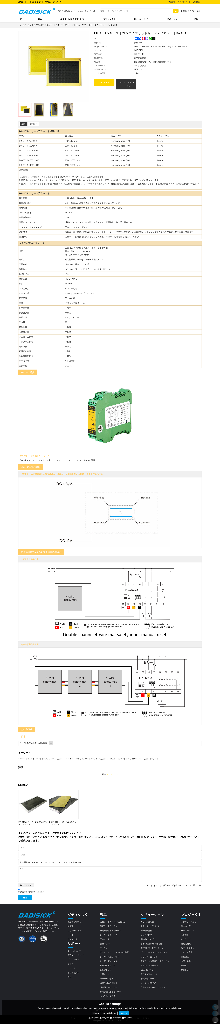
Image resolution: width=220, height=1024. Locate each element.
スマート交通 (187, 952)
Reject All (95, 1013)
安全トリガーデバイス (150, 926)
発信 (25, 897)
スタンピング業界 (188, 921)
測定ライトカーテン (108, 926)
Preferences (116, 1018)
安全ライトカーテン (149, 956)
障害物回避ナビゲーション (152, 948)
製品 (40, 19)
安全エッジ (105, 943)
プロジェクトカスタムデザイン (154, 952)
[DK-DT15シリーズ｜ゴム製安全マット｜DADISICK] (33, 804)
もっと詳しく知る (107, 996)
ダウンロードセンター (77, 955)
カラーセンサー (106, 978)
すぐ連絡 (105, 82)
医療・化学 (186, 961)
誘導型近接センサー (108, 987)
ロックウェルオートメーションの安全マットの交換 (94, 758)
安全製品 (40, 25)
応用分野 (33, 124)
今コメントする (113, 774)
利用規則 (41, 892)
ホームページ (24, 25)
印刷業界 (185, 934)
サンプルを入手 (74, 950)
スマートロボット (188, 948)
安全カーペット (136, 758)
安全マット (50, 25)
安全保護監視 (146, 930)
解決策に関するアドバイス (72, 19)
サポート (171, 19)
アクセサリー (27, 885)
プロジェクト (109, 19)
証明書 (172, 2)
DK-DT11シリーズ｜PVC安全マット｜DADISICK (63, 823)
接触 (196, 19)
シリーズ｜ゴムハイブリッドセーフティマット (37, 758)
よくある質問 (73, 972)
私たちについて (141, 19)
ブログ (70, 963)
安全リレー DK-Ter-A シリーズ (35, 455)
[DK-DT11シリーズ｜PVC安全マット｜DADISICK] (64, 804)
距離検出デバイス (148, 939)
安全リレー (105, 948)
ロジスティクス (187, 930)
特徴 (23, 124)
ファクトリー (73, 939)
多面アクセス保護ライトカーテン (155, 961)
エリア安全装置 (147, 921)
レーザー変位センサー (109, 961)
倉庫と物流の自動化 (108, 982)
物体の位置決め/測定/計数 (152, 943)
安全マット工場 (123, 758)
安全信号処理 (146, 934)
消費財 (184, 965)
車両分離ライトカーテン (110, 930)
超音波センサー (106, 969)
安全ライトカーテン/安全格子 (113, 921)
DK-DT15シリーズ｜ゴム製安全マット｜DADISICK (32, 823)
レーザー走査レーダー (109, 934)
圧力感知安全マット (149, 974)
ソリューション (74, 930)
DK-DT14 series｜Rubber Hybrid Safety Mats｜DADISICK (160, 46)
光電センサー (106, 974)
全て (33, 25)
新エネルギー (187, 926)
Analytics (105, 1018)
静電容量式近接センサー (110, 991)
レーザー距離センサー (109, 956)
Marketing (128, 1018)
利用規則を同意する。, (31, 891)
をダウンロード (185, 2)
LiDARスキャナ (147, 969)
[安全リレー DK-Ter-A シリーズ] (110, 415)
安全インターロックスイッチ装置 (114, 952)
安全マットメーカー (65, 758)
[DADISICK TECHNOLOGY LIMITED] (36, 11)
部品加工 (185, 956)
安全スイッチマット (152, 758)
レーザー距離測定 (148, 982)
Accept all (124, 1013)
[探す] (175, 11)
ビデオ (70, 934)
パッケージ (186, 939)
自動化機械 (186, 943)
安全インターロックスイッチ (153, 987)
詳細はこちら (48, 931)
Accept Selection (110, 1013)
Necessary (95, 1018)
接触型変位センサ (107, 965)
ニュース (71, 968)
